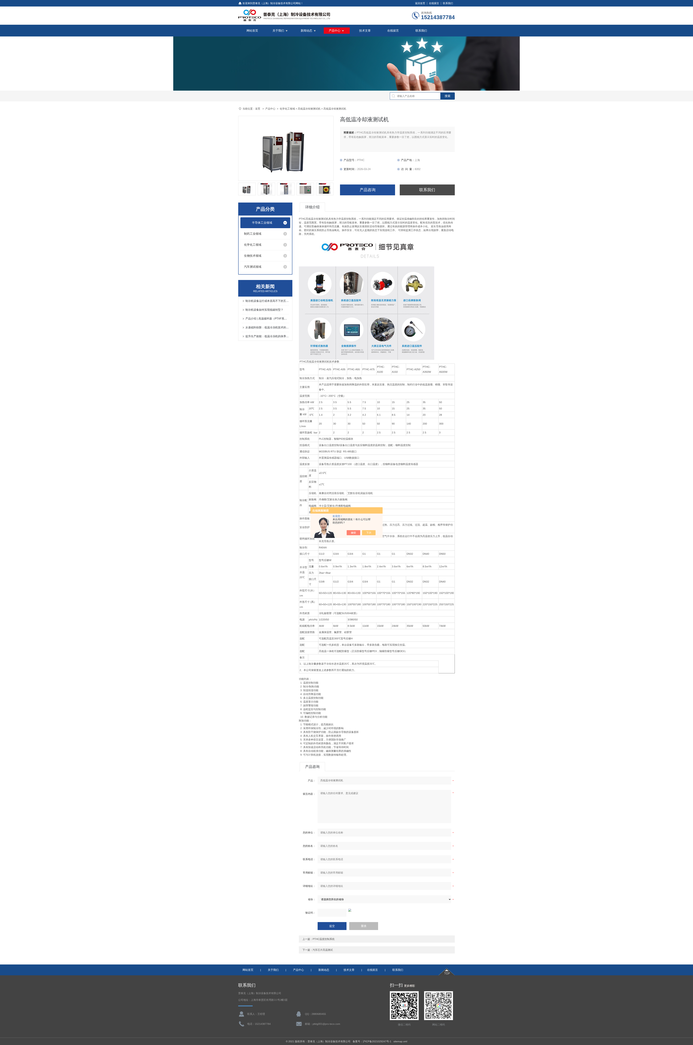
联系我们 (448, 3)
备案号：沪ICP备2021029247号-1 (372, 1041)
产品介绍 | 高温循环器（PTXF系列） (267, 318)
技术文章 (365, 30)
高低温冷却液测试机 (309, 108)
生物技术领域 (252, 255)
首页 (258, 108)
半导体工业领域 (262, 222)
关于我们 (278, 30)
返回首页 (420, 3)
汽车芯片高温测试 (323, 949)
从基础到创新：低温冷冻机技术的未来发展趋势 (267, 327)
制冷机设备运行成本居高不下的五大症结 (267, 300)
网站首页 (252, 30)
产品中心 (334, 30)
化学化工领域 (287, 108)
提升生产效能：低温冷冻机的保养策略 (267, 336)
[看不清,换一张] (377, 910)
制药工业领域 (252, 233)
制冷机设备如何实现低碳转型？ (264, 309)
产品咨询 (368, 190)
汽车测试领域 (252, 266)
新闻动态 (306, 30)
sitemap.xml (400, 1041)
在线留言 (434, 3)
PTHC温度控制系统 (324, 939)
